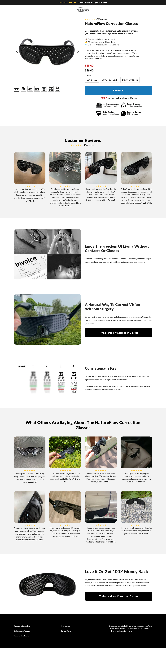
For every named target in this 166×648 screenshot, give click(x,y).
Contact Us (65, 626)
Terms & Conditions (21, 636)
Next (78, 51)
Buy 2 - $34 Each (110, 79)
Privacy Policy (66, 631)
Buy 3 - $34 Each (130, 79)
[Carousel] (47, 51)
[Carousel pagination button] (16, 89)
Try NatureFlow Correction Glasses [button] (118, 332)
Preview (17, 51)
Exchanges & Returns (22, 631)
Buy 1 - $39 (92, 79)
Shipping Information (22, 626)
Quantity (88, 75)
